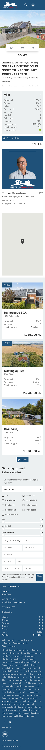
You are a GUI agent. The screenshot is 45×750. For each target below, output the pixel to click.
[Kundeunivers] (33, 4)
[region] (22, 244)
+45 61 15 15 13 (9, 200)
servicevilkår (28, 577)
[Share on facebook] (38, 144)
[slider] (3, 522)
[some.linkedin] (10, 722)
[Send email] (41, 144)
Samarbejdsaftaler (10, 746)
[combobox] (20, 490)
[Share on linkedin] (32, 144)
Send (39, 576)
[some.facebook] (4, 722)
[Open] (40, 489)
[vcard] (41, 194)
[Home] (12, 5)
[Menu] (40, 4)
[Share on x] (35, 144)
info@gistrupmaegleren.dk (13, 203)
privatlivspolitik (14, 577)
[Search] (26, 4)
